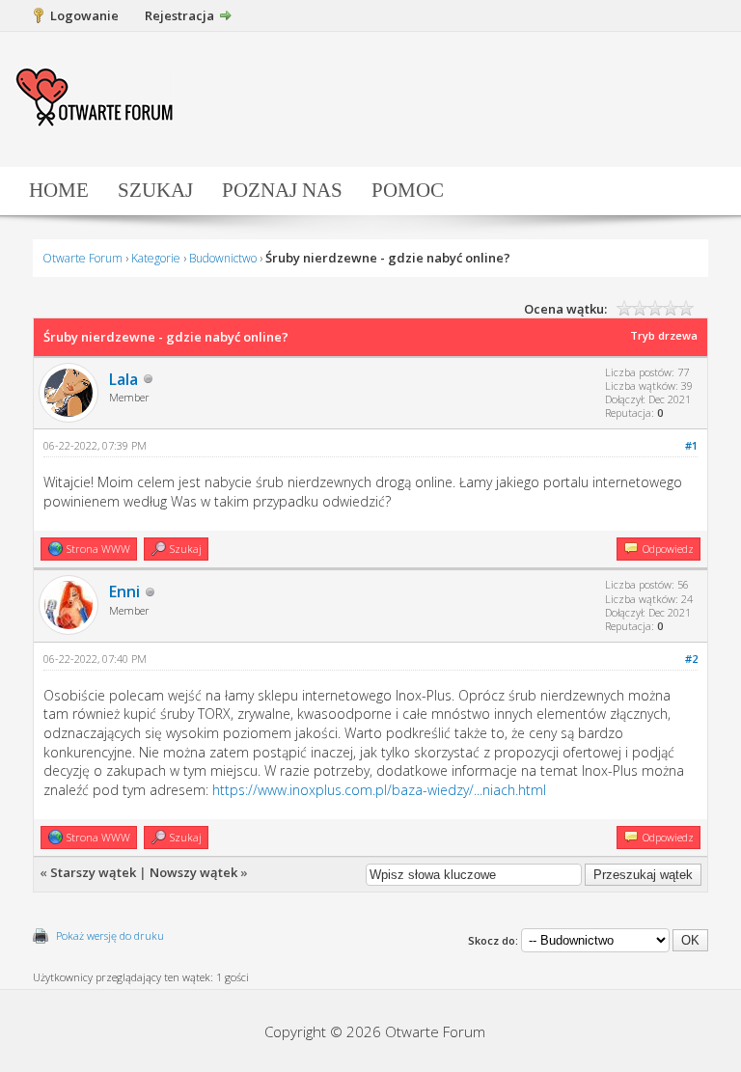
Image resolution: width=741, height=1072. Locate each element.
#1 (691, 445)
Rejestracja (179, 15)
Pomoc (407, 190)
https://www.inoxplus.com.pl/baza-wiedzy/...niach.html (379, 790)
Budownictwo (223, 258)
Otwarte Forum (82, 258)
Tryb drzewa (664, 335)
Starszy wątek (93, 872)
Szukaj (155, 190)
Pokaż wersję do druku (110, 935)
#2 (691, 658)
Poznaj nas (282, 190)
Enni (124, 591)
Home (59, 190)
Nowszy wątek (193, 872)
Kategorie (155, 258)
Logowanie (84, 15)
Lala (123, 379)
